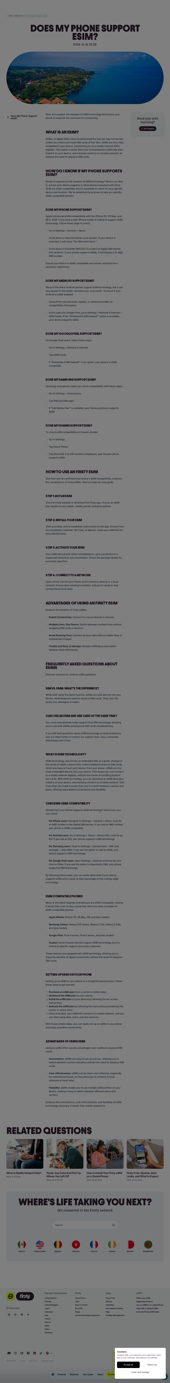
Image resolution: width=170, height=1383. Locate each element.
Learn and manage (140, 1372)
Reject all (152, 1365)
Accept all (128, 1365)
